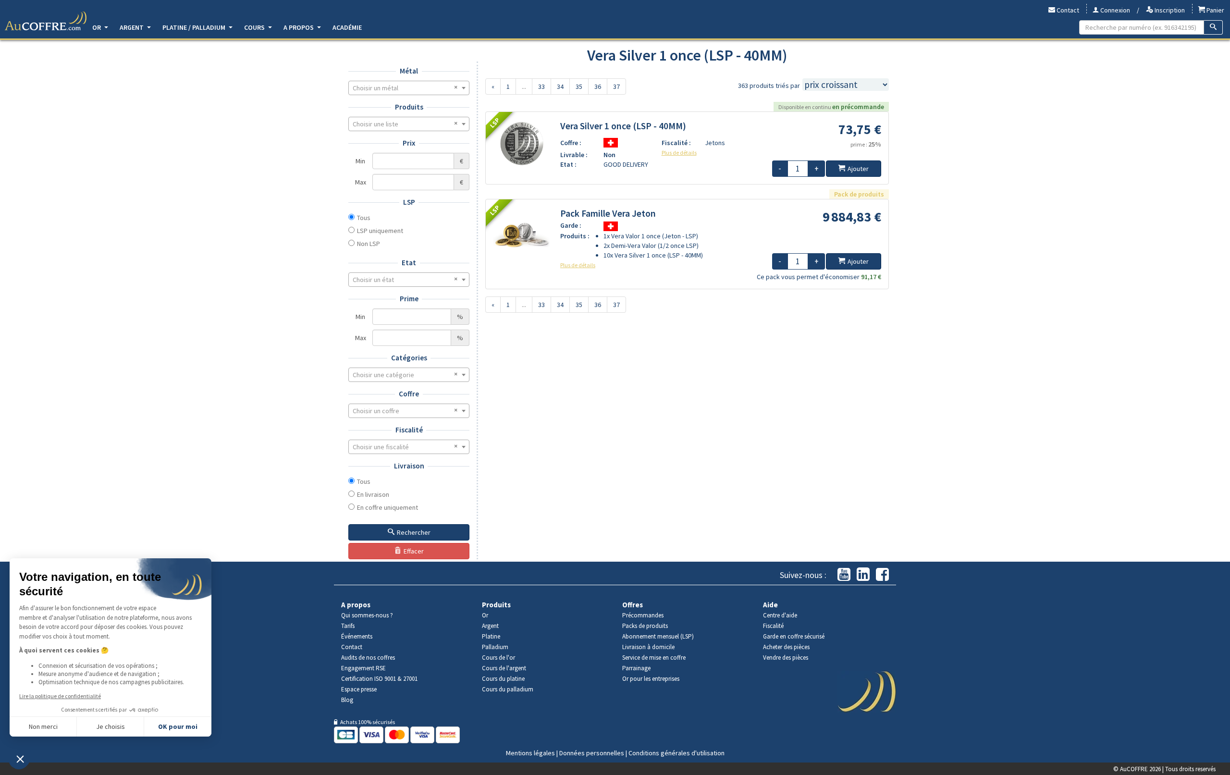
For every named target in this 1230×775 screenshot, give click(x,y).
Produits (409, 106)
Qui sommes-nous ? (367, 615)
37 (616, 86)
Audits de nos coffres (368, 657)
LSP (409, 202)
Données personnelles (591, 753)
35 (579, 86)
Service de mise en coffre (654, 657)
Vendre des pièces (785, 657)
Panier (1214, 10)
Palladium (495, 647)
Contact (1067, 10)
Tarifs (348, 626)
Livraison (409, 465)
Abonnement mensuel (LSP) (658, 636)
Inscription (1169, 10)
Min (360, 161)
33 (541, 86)
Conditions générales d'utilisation (676, 753)
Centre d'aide (780, 615)
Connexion (1114, 10)
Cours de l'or (498, 657)
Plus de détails (679, 152)
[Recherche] (1213, 27)
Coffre (409, 393)
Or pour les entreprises (650, 679)
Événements (356, 636)
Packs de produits (645, 626)
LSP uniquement (380, 230)
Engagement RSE (363, 668)
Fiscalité (409, 429)
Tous (363, 217)
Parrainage (636, 668)
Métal (409, 70)
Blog (347, 700)
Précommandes (643, 615)
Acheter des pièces (786, 647)
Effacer (414, 551)
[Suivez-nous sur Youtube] (843, 574)
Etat (409, 262)
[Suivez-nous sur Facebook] (882, 574)
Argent (132, 27)
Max (360, 182)
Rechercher (413, 532)
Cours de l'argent (504, 668)
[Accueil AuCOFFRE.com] (45, 21)
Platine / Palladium (194, 27)
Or (97, 27)
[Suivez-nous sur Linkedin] (863, 574)
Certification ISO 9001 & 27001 (379, 679)
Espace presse (359, 689)
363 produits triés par (769, 85)
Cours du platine (503, 679)
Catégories (409, 357)
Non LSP (368, 243)
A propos (299, 27)
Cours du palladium (507, 689)
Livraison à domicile (648, 647)
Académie (347, 27)
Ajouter (858, 168)
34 (560, 86)
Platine (491, 636)
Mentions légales (530, 753)
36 (597, 86)
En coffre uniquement (387, 507)
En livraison (373, 494)
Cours (255, 27)
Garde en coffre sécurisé (793, 636)
